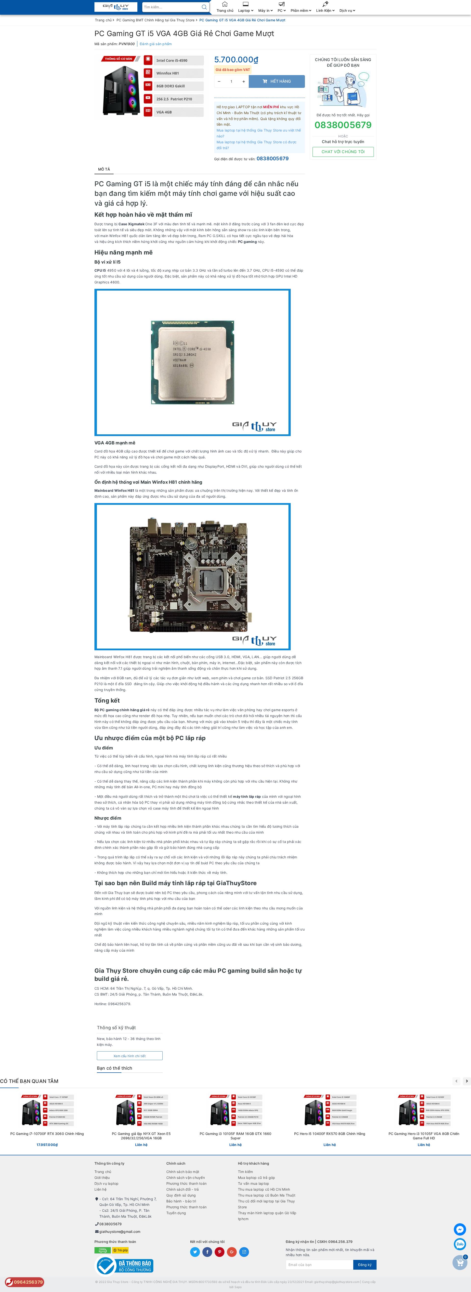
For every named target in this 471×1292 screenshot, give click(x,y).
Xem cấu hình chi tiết (130, 1056)
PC (281, 10)
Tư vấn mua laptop (253, 1183)
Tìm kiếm (245, 1172)
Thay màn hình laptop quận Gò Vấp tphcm (267, 1216)
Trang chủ (225, 10)
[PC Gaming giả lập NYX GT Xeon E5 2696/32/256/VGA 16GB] (141, 1121)
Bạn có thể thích (114, 1068)
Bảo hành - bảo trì (181, 1201)
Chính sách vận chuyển (185, 1177)
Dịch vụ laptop (106, 1183)
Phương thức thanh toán (186, 1183)
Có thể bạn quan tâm (29, 1081)
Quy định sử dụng (181, 1195)
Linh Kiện (324, 10)
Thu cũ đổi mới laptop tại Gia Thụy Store (266, 1204)
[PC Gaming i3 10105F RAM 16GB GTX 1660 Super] (235, 1121)
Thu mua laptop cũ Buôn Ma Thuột (266, 1195)
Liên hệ (100, 1189)
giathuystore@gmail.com (120, 1231)
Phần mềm (300, 10)
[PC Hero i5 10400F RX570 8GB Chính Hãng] (329, 1121)
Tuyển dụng (176, 1213)
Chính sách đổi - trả (182, 1189)
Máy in (264, 10)
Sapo (238, 1287)
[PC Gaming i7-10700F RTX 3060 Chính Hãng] (47, 1121)
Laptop (244, 10)
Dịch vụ (346, 10)
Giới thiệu (102, 1177)
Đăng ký (365, 1265)
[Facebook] (460, 1229)
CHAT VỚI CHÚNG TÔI (343, 151)
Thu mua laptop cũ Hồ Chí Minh (264, 1189)
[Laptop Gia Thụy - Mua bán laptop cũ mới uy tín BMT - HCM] (115, 5)
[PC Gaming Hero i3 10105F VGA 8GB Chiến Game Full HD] (424, 1121)
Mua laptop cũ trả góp (256, 1177)
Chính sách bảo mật (182, 1172)
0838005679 (273, 158)
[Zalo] (460, 1244)
